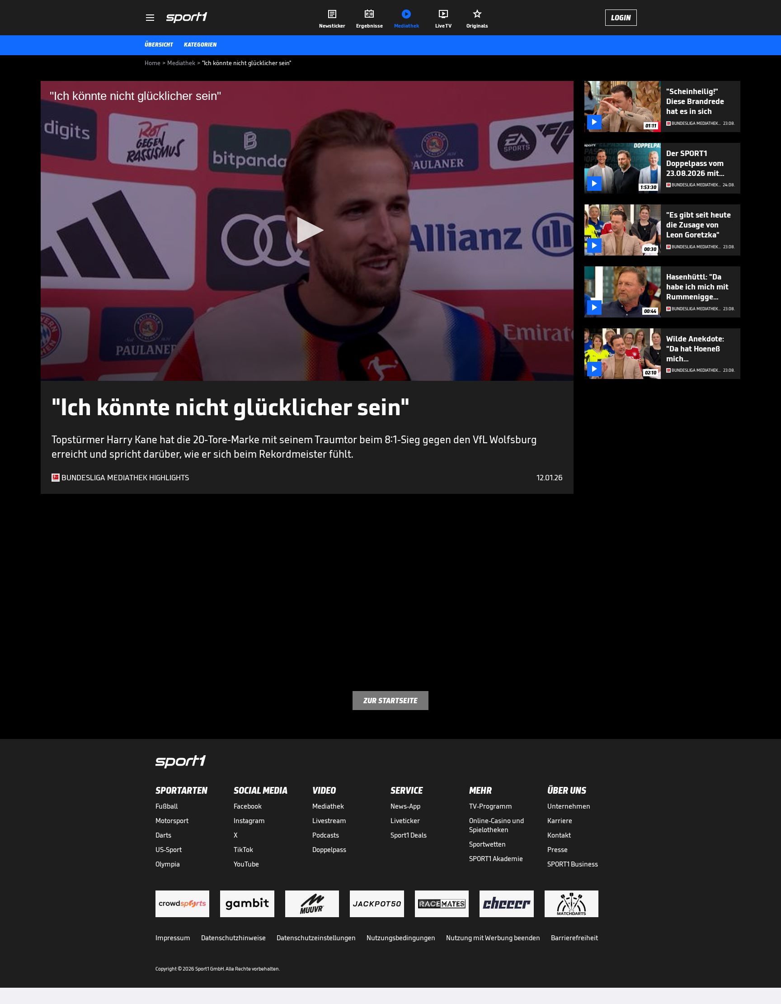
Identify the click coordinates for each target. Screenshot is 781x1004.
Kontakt (559, 835)
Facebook (248, 806)
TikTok (243, 849)
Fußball (166, 806)
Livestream (329, 820)
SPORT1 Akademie (496, 858)
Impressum (172, 937)
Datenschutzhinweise (233, 937)
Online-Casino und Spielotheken (496, 825)
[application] (307, 231)
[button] (307, 230)
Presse (557, 849)
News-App (405, 806)
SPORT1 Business (572, 864)
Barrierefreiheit (574, 937)
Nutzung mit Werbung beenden (493, 937)
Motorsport (171, 820)
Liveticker (405, 820)
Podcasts (325, 835)
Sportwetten (487, 844)
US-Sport (168, 849)
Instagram (249, 820)
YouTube (246, 864)
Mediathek (328, 806)
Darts (163, 835)
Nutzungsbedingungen (401, 937)
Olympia (167, 864)
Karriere (559, 820)
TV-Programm (490, 806)
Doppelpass (329, 849)
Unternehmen (568, 806)
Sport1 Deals (408, 835)
